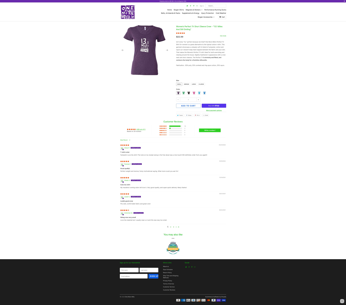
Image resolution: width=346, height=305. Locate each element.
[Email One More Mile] (197, 5)
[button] (180, 33)
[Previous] (123, 50)
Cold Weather (221, 13)
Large (194, 84)
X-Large (201, 84)
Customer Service (169, 287)
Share (189, 115)
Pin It (198, 115)
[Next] (167, 50)
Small (179, 84)
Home (169, 10)
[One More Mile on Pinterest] (193, 5)
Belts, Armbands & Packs (170, 13)
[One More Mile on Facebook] (190, 5)
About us (166, 266)
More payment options (214, 110)
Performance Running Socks (215, 10)
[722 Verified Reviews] (173, 255)
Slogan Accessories (205, 17)
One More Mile (129, 297)
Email (206, 115)
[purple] (145, 50)
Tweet (181, 115)
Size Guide (223, 36)
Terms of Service (168, 284)
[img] (124, 145)
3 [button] (173, 227)
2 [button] (170, 227)
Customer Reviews (169, 290)
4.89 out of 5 (140, 129)
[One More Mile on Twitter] (187, 5)
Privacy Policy (167, 281)
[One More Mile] (128, 12)
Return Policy (167, 272)
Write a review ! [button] (209, 130)
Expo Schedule (168, 269)
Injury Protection (207, 13)
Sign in (202, 6)
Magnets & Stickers (193, 10)
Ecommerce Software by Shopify (215, 297)
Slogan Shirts (179, 10)
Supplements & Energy (190, 13)
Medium (186, 84)
